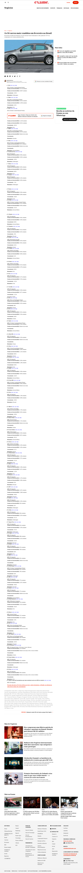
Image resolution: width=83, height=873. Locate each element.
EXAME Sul (40, 833)
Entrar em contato (67, 841)
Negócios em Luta (42, 849)
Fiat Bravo (40, 706)
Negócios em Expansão (41, 863)
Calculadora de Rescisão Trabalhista (30, 846)
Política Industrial (42, 852)
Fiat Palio (33, 692)
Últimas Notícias (8, 831)
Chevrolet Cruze (13, 702)
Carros (6, 692)
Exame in (54, 834)
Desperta (54, 839)
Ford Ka (45, 692)
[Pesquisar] (8, 2)
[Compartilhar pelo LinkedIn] (10, 76)
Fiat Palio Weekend (31, 706)
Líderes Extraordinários (41, 846)
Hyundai (50, 692)
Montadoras (26, 692)
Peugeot (19, 697)
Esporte (17, 833)
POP (16, 845)
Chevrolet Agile (42, 702)
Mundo (17, 825)
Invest (5, 853)
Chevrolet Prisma (25, 700)
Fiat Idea (38, 700)
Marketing (17, 830)
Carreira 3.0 (55, 836)
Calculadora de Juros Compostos (30, 850)
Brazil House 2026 (42, 831)
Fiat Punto (21, 702)
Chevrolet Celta (8, 703)
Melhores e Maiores (42, 858)
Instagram (65, 833)
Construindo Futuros (42, 838)
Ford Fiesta (44, 700)
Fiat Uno (17, 700)
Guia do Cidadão (29, 830)
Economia (6, 842)
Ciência (17, 843)
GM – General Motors (10, 697)
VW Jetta (22, 706)
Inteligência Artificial (7, 850)
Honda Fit (49, 703)
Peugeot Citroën (27, 697)
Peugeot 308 (15, 706)
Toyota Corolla (30, 698)
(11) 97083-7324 (69, 860)
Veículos (20, 692)
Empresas (21, 690)
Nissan (45, 697)
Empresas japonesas (30, 690)
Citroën (40, 697)
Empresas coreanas (21, 695)
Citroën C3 (38, 705)
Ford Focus (23, 705)
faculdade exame (56, 825)
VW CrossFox (45, 698)
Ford (40, 692)
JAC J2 (6, 702)
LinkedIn (65, 830)
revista (54, 828)
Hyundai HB (7, 694)
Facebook (65, 835)
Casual (17, 828)
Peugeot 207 (7, 706)
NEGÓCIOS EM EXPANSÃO (43, 8)
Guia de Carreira (29, 839)
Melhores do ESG (41, 860)
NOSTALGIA (66, 8)
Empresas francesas (30, 694)
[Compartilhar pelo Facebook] (7, 76)
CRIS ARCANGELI (75, 8)
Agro (53, 848)
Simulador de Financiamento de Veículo (29, 855)
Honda (14, 695)
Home (5, 30)
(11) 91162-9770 (69, 843)
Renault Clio (25, 703)
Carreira (6, 840)
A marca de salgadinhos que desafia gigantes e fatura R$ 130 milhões (66, 51)
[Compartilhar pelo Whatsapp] (5, 76)
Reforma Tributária (42, 828)
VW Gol (14, 694)
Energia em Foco (41, 841)
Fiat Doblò (50, 705)
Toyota (35, 695)
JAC (49, 700)
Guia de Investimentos (28, 835)
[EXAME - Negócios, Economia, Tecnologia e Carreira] (41, 2)
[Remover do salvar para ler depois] (19, 76)
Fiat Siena (16, 705)
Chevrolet (35, 697)
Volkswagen (20, 694)
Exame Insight (7, 847)
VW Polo (43, 705)
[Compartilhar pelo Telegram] (12, 76)
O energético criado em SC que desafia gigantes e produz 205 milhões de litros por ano (67, 57)
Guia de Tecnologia (29, 832)
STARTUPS (52, 8)
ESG (5, 844)
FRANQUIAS (59, 8)
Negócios (8, 8)
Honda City (43, 703)
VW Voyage (38, 698)
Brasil (5, 837)
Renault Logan (8, 705)
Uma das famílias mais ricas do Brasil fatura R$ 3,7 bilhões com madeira (66, 63)
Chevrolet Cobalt (9, 700)
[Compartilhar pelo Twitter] (15, 76)
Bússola (39, 836)
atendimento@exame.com (69, 848)
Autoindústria (13, 692)
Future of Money (19, 840)
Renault (30, 695)
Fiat (37, 692)
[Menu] (5, 2)
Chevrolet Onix (8, 698)
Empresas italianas (41, 694)
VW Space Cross (8, 708)
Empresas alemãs (42, 695)
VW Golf (35, 702)
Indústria (16, 698)
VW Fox (33, 700)
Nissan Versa (17, 703)
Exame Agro (18, 835)
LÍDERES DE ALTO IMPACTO (8, 834)
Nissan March (30, 705)
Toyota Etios (28, 702)
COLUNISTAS (7, 858)
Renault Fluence (34, 703)
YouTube (65, 828)
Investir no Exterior (42, 843)
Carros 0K (22, 698)
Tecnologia (18, 838)
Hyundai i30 (47, 706)
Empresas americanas (43, 690)
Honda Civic (7, 695)
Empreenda (54, 851)
